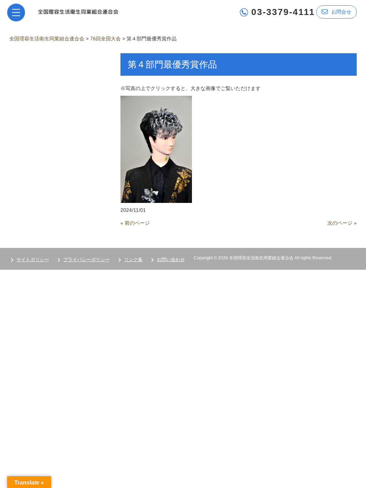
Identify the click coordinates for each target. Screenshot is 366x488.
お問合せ (341, 12)
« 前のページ (135, 223)
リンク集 (133, 259)
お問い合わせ (171, 259)
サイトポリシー (32, 259)
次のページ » (342, 223)
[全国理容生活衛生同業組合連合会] (78, 11)
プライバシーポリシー (86, 259)
